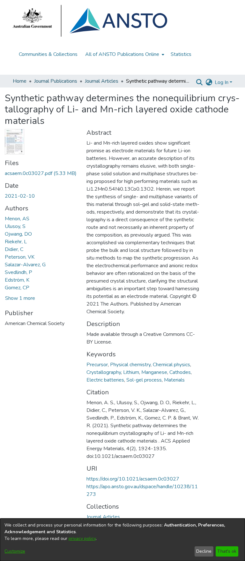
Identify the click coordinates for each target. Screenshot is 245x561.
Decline (204, 551)
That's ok (226, 551)
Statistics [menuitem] (181, 54)
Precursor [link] (97, 364)
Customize (14, 551)
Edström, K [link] (17, 280)
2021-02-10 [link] (20, 196)
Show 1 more (20, 298)
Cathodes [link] (180, 372)
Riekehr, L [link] (16, 241)
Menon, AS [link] (17, 218)
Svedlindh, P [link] (18, 272)
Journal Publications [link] (55, 81)
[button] (199, 82)
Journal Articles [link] (101, 81)
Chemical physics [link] (171, 364)
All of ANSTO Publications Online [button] (122, 54)
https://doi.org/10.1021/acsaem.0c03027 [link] (132, 478)
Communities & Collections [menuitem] (48, 54)
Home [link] (19, 81)
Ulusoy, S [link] (15, 226)
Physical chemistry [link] (130, 364)
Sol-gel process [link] (144, 379)
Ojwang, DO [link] (18, 234)
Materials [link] (174, 379)
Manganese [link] (154, 372)
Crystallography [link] (103, 372)
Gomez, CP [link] (17, 287)
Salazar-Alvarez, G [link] (25, 264)
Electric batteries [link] (105, 379)
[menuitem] (124, 54)
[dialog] (122, 540)
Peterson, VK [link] (19, 257)
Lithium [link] (131, 372)
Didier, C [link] (14, 249)
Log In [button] (222, 82)
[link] (41, 173)
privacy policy (82, 538)
